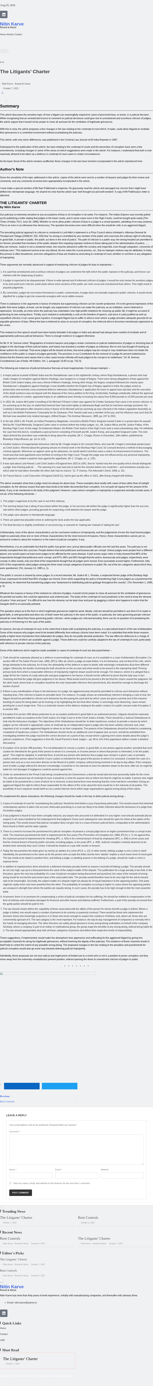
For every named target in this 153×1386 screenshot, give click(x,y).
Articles (10, 34)
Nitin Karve (12, 23)
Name (12, 1169)
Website (104, 1169)
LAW (2, 1340)
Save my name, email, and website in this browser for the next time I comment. (51, 1183)
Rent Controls (88, 1217)
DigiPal (70, 1376)
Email (58, 1169)
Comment (14, 1131)
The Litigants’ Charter (16, 1217)
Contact (18, 34)
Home (3, 34)
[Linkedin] (3, 14)
